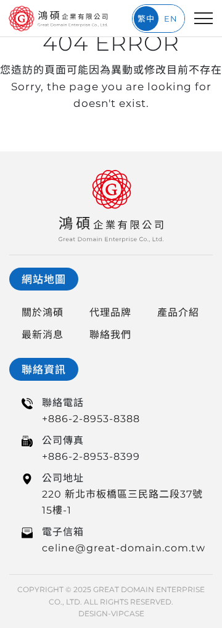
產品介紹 (178, 312)
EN (171, 18)
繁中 (146, 18)
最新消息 (43, 335)
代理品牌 (110, 312)
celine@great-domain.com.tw (123, 548)
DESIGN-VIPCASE (111, 613)
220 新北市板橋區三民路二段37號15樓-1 (122, 502)
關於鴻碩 (43, 312)
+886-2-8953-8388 (91, 419)
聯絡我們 (110, 335)
